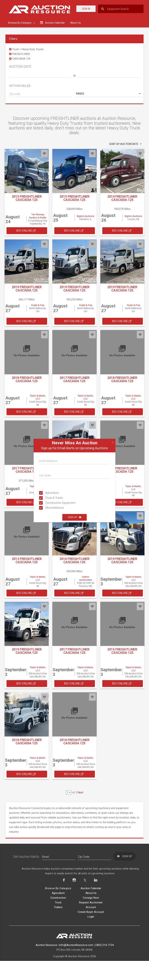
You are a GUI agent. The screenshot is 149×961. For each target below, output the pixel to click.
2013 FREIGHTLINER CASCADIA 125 (27, 560)
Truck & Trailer (49, 497)
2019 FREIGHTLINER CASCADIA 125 (27, 288)
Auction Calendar (91, 888)
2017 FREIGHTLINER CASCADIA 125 (74, 379)
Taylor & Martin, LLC (38, 397)
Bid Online (24, 230)
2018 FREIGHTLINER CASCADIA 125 (27, 379)
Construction (58, 897)
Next (80, 792)
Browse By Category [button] (20, 22)
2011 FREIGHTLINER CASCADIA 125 (122, 469)
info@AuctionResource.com (76, 945)
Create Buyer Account (91, 912)
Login (91, 916)
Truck (58, 902)
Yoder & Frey (37, 305)
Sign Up (72, 517)
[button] (108, 93)
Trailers (58, 907)
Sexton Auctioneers (85, 578)
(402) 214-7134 (104, 945)
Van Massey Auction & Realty (37, 216)
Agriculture (49, 492)
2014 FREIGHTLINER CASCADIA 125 (122, 198)
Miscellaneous (49, 507)
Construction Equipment (49, 502)
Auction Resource (46, 945)
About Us (75, 22)
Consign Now (91, 897)
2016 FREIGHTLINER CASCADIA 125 (74, 560)
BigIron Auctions (85, 216)
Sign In (86, 8)
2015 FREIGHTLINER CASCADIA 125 (27, 198)
